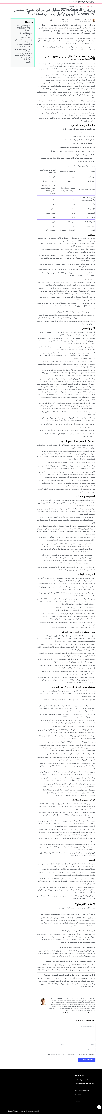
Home (88, 6)
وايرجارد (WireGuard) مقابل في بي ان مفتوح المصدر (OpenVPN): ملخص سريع (23, 27)
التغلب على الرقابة (24, 47)
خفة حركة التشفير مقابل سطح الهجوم (22, 40)
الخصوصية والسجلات (23, 44)
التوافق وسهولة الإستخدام (25, 58)
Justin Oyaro (64, 19)
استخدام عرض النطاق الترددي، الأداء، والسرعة (22, 54)
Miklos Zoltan (87, 19)
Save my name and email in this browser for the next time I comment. (71, 1054)
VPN (83, 6)
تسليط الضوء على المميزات (24, 34)
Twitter (77, 1101)
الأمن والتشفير (25, 37)
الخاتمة (28, 62)
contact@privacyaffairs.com (84, 1080)
